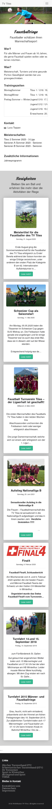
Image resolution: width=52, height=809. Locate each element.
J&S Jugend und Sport (13, 774)
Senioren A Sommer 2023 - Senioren (23, 142)
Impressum (8, 790)
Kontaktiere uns (11, 786)
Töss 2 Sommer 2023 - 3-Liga (19, 139)
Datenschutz (9, 788)
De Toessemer (10, 770)
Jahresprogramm (13, 160)
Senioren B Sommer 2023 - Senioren (23, 146)
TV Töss (6, 3)
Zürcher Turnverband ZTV (17, 765)
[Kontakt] (5, 127)
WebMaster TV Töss (21, 804)
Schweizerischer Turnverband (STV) (22, 767)
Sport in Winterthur (13, 772)
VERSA (5, 777)
